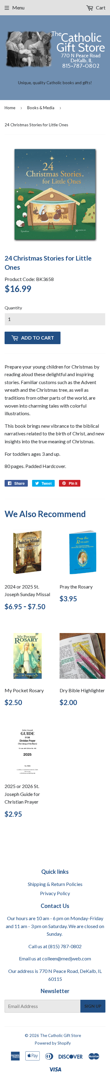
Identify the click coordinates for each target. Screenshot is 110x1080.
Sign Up (92, 1006)
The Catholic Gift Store (60, 1035)
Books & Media (40, 107)
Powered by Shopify (53, 1043)
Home (10, 107)
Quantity (13, 307)
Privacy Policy (55, 893)
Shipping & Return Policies (55, 884)
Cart (100, 7)
